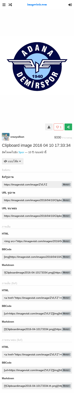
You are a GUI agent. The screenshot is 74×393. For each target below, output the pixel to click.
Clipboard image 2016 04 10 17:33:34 (36, 145)
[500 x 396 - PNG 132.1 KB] (49, 127)
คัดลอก (66, 184)
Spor (21, 152)
